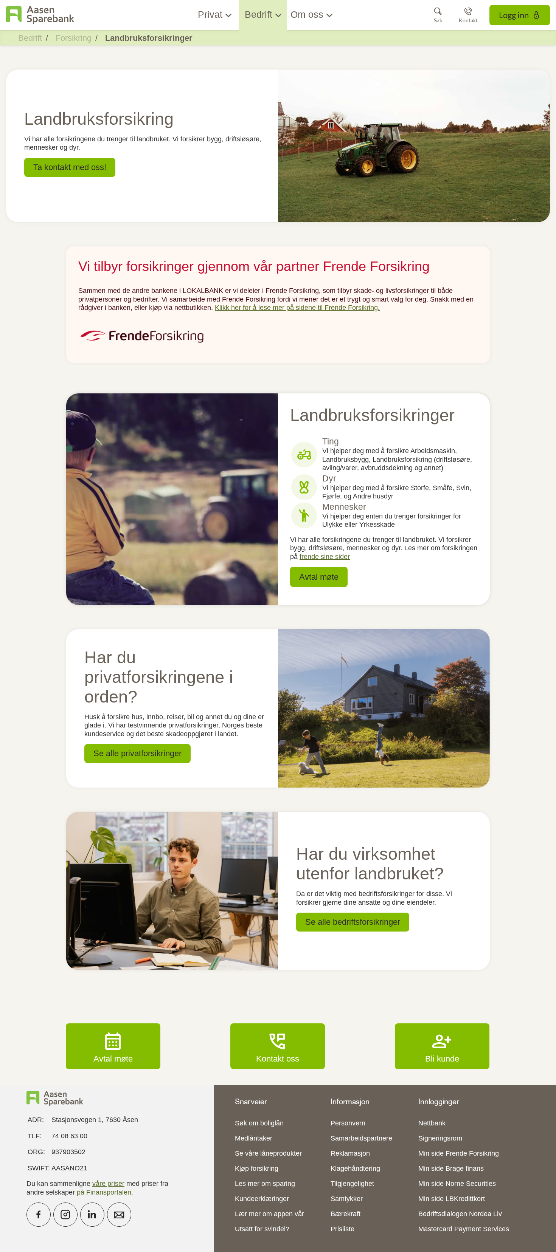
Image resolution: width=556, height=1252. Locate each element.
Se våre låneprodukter (268, 1153)
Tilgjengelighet (352, 1183)
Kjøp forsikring (256, 1168)
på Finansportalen (104, 1192)
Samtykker (347, 1198)
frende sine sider (325, 556)
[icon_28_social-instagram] (65, 1214)
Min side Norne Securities (457, 1183)
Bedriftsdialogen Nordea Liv (460, 1214)
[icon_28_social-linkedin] (92, 1214)
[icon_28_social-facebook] (38, 1214)
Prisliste (342, 1229)
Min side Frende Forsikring (458, 1153)
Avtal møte (113, 1046)
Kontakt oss (277, 1046)
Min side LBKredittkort (451, 1198)
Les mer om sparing (265, 1183)
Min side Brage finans (451, 1168)
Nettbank (432, 1123)
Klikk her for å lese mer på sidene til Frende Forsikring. (297, 307)
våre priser (108, 1183)
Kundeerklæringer (262, 1198)
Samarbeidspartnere (361, 1138)
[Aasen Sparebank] (40, 15)
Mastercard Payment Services (463, 1229)
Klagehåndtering (355, 1168)
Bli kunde (442, 1046)
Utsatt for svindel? (262, 1229)
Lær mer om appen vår (269, 1214)
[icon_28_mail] (119, 1214)
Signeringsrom (440, 1138)
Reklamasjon (350, 1153)
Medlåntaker (253, 1138)
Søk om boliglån (259, 1123)
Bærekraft (345, 1214)
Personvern (348, 1123)
